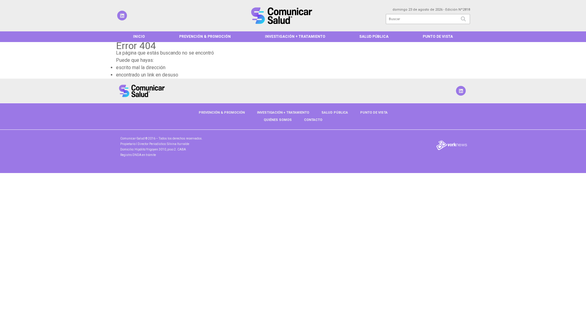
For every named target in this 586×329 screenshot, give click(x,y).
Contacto (313, 120)
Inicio (139, 36)
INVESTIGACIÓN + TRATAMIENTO (295, 36)
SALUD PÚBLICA (374, 36)
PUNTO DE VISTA (438, 36)
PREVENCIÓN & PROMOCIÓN (205, 36)
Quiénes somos (278, 120)
